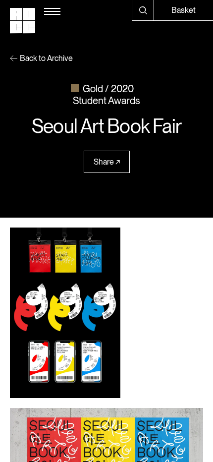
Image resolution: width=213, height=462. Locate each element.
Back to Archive (46, 58)
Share (104, 162)
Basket (183, 10)
